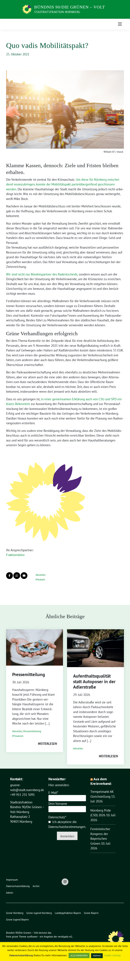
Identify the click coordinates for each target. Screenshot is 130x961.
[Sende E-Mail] (24, 575)
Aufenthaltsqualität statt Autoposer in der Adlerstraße (94, 681)
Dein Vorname (57, 804)
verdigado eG (65, 936)
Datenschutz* (57, 817)
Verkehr (41, 579)
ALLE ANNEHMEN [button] (79, 955)
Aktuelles (41, 574)
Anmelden (67, 836)
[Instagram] (65, 881)
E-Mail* (53, 793)
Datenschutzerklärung (21, 955)
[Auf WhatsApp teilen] (16, 575)
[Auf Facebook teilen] (9, 575)
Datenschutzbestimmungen (66, 827)
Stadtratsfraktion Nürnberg (57, 12)
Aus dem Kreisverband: (101, 781)
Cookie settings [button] (112, 955)
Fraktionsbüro (15, 555)
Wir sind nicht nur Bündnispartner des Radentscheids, (42, 274)
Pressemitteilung (28, 674)
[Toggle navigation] (120, 24)
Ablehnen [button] (97, 955)
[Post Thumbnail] (34, 647)
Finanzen (18, 736)
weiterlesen (47, 744)
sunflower (32, 936)
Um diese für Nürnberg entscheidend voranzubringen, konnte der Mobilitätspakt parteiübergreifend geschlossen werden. (63, 184)
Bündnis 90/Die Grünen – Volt (69, 7)
